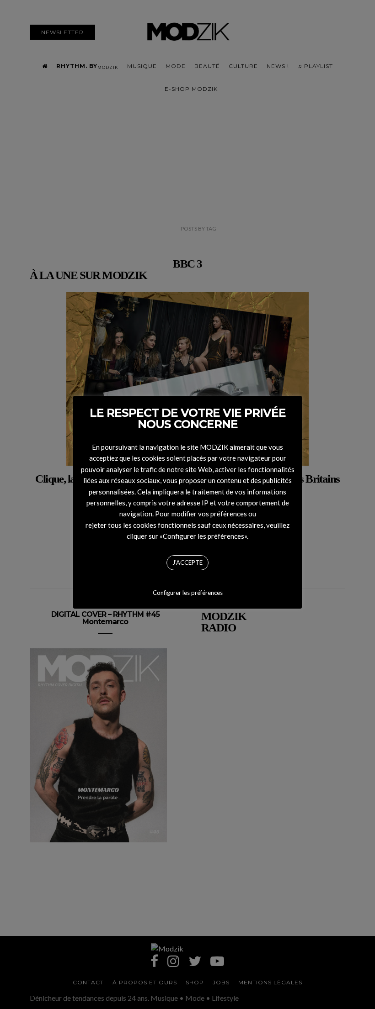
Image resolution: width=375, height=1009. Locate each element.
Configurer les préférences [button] (188, 592)
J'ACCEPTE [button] (187, 562)
